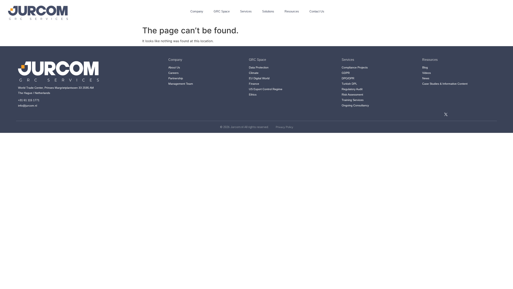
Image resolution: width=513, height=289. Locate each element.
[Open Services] (254, 11)
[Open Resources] (301, 11)
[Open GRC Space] (232, 11)
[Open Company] (205, 11)
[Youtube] (435, 114)
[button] (434, 13)
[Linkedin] (424, 114)
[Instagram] (440, 114)
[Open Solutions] (276, 11)
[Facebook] (430, 114)
